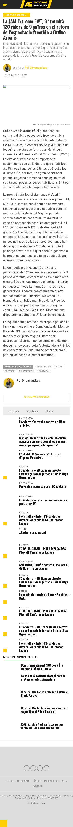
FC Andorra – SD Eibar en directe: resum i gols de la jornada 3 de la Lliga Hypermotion (43, 474)
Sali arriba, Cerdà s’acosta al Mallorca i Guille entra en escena (43, 566)
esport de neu (44, 366)
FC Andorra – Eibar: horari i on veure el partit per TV (43, 502)
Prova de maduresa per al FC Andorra (42, 486)
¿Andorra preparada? (32, 532)
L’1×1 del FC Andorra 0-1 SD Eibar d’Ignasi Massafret (40, 456)
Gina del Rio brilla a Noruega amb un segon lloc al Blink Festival (44, 710)
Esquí (59, 366)
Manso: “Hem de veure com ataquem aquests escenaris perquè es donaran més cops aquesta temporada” (42, 441)
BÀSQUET (37, 781)
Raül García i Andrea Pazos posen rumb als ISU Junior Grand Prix (42, 726)
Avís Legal (38, 785)
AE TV (64, 781)
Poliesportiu (26, 371)
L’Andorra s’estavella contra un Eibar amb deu (42, 423)
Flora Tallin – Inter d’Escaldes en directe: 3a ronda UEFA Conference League (41, 520)
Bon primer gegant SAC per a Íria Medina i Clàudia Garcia (42, 667)
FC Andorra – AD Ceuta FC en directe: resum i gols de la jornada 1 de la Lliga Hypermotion (43, 630)
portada (44, 371)
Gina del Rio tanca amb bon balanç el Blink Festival (44, 694)
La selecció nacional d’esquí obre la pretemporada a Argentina (43, 677)
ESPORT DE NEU (51, 781)
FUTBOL (9, 781)
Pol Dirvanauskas (36, 67)
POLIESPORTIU (23, 781)
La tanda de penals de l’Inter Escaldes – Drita (44, 596)
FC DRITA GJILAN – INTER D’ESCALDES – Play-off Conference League (43, 550)
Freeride (9, 371)
